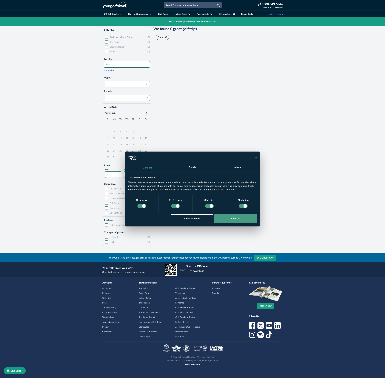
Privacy (105, 326)
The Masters (144, 302)
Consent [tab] (147, 167)
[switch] (175, 206)
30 (108, 157)
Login (270, 14)
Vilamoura (180, 293)
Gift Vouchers (225, 14)
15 (146, 138)
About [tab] (237, 167)
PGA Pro (179, 336)
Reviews (106, 293)
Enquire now (265, 257)
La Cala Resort (182, 322)
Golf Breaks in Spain (184, 307)
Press (104, 302)
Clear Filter (109, 70)
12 (127, 138)
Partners (216, 288)
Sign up (279, 14)
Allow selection (192, 218)
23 (108, 150)
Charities (106, 298)
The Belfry (143, 288)
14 (139, 138)
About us (106, 288)
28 (139, 150)
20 (133, 144)
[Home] (114, 5)
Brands (215, 293)
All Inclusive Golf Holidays (187, 326)
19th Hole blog (109, 307)
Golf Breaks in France (185, 288)
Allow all (235, 218)
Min (107, 169)
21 (139, 144)
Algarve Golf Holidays (185, 298)
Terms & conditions (111, 322)
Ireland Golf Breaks (148, 331)
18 (120, 144)
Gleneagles (144, 326)
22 (146, 144)
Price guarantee (109, 312)
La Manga (179, 302)
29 (146, 150)
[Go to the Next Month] (146, 113)
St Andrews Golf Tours (149, 312)
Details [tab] (192, 167)
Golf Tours (163, 14)
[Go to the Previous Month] (141, 113)
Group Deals (247, 14)
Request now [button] (266, 305)
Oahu (160, 37)
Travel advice (108, 317)
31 (114, 157)
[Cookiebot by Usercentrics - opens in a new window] (244, 157)
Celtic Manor (145, 298)
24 (114, 150)
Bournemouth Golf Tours (150, 322)
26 (127, 150)
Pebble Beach (181, 331)
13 (133, 138)
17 (114, 144)
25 (120, 150)
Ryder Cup (144, 293)
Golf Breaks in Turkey (185, 317)
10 (114, 138)
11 (120, 138)
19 (127, 144)
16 (108, 144)
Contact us (107, 331)
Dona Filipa (144, 336)
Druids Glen (144, 307)
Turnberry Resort (147, 317)
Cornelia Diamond (184, 312)
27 (133, 150)
